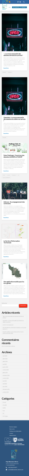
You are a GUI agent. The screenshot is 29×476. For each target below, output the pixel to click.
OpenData (10, 72)
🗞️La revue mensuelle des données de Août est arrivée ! (13, 54)
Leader (4, 407)
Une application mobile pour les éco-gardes (14, 282)
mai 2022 (5, 380)
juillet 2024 (5, 361)
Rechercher (4, 303)
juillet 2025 (5, 358)
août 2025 (5, 355)
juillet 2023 (5, 372)
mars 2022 (5, 386)
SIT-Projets (5, 416)
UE (18, 175)
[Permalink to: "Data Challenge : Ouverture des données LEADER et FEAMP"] (14, 148)
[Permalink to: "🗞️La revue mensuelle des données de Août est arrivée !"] (14, 32)
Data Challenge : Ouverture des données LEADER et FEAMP (14, 156)
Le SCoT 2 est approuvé (8, 324)
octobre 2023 (6, 369)
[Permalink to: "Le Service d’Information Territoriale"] (14, 231)
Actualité (5, 405)
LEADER (8, 175)
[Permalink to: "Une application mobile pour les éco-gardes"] (14, 271)
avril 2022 (5, 383)
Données (4, 72)
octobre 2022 (6, 378)
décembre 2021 (6, 389)
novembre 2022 (6, 375)
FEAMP (4, 175)
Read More (6, 68)
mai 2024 (5, 364)
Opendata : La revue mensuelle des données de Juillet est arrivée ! (14, 119)
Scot (4, 410)
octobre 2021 (6, 392)
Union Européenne (6, 177)
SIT (3, 413)
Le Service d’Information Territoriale (12, 242)
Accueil (4, 402)
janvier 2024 (5, 367)
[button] (9, 2)
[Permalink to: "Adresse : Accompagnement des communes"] (14, 191)
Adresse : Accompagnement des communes (14, 203)
